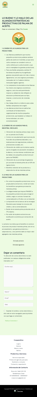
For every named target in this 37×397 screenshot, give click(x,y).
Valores (18, 350)
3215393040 (15, 376)
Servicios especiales (19, 357)
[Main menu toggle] (33, 5)
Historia (18, 346)
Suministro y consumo (18, 362)
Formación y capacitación (18, 364)
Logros (19, 344)
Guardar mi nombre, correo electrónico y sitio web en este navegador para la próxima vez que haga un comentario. (18, 313)
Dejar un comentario (8, 29)
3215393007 (23, 376)
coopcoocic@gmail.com (18, 378)
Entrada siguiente (18, 245)
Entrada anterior (18, 241)
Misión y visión (18, 348)
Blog (18, 29)
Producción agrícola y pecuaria (18, 360)
